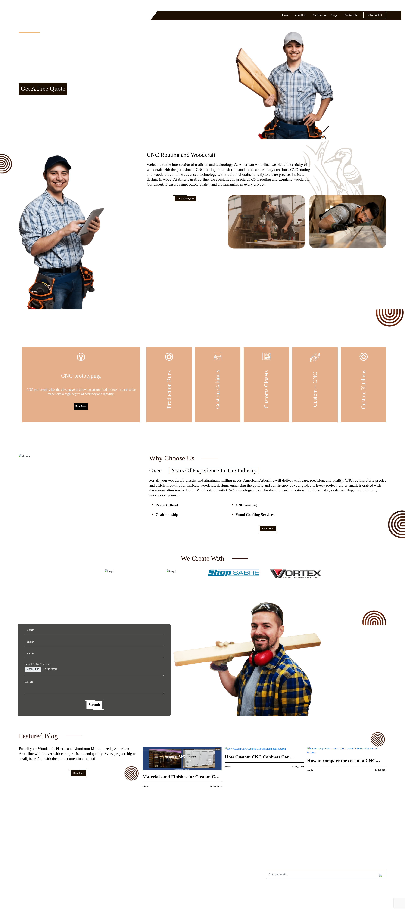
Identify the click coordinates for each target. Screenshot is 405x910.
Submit (94, 705)
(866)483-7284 (314, 5)
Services (318, 15)
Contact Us (351, 15)
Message (29, 681)
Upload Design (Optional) (37, 664)
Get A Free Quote (43, 88)
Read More (81, 406)
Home (284, 15)
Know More (268, 528)
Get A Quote (373, 15)
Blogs (334, 15)
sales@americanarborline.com (340, 5)
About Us (300, 15)
